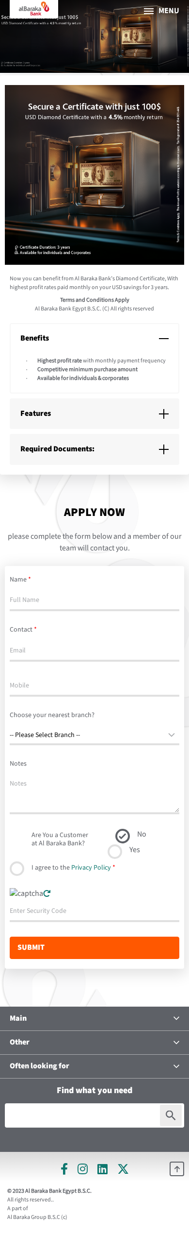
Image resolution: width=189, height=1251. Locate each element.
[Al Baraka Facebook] (64, 1169)
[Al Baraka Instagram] (83, 1169)
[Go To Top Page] (177, 1169)
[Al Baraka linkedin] (102, 1169)
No (141, 834)
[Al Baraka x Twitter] (123, 1169)
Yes (134, 850)
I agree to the (73, 867)
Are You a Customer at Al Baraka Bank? (60, 839)
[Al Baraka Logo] (34, 9)
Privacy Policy (91, 867)
